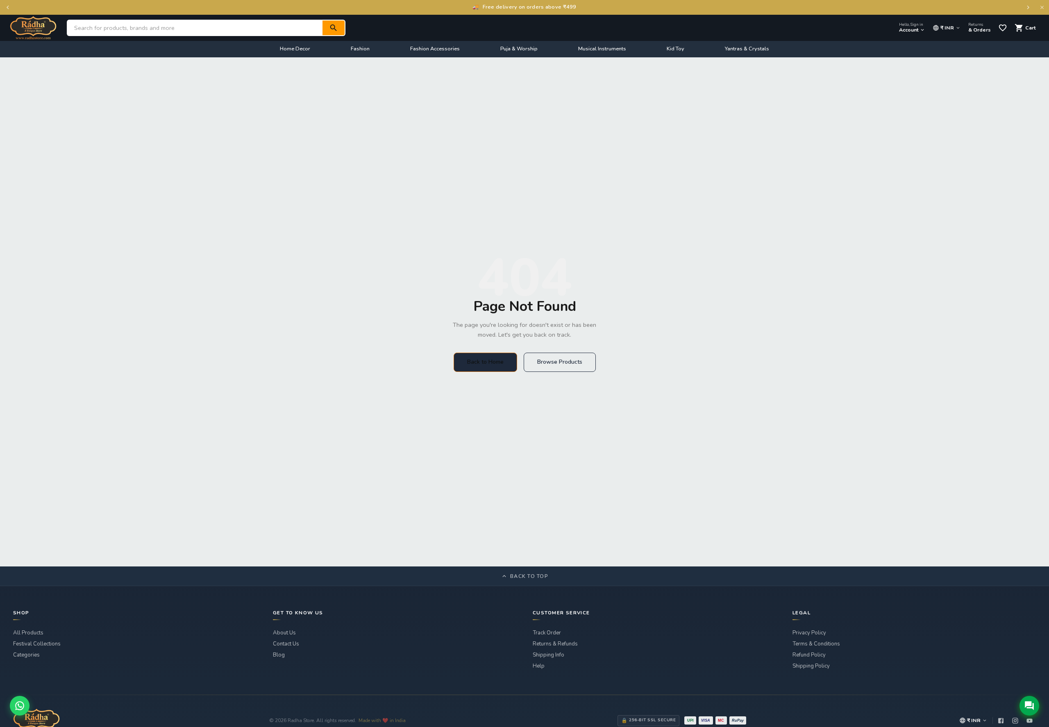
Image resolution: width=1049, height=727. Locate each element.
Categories (26, 655)
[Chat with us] (1029, 706)
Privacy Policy (809, 632)
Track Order (547, 632)
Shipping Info (548, 655)
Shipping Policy (811, 666)
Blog (279, 655)
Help (539, 666)
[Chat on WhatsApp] (20, 706)
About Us (284, 632)
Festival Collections (37, 644)
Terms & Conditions (816, 644)
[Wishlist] (1002, 28)
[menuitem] (295, 49)
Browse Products (559, 362)
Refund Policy (809, 655)
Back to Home (485, 362)
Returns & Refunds (555, 644)
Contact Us (286, 644)
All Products (28, 632)
